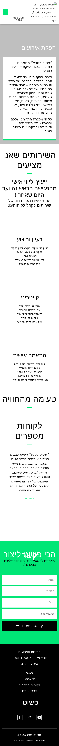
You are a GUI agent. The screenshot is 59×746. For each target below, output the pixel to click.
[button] (5, 12)
